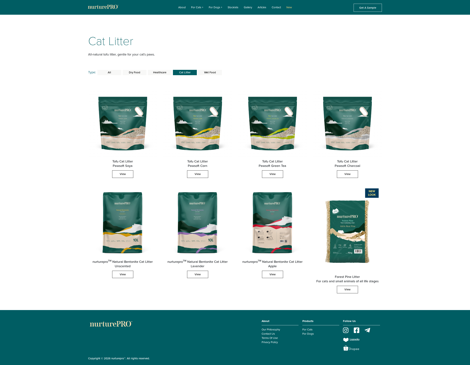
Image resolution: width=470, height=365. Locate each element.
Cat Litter (185, 72)
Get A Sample (367, 8)
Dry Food (134, 72)
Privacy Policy (270, 342)
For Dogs (308, 334)
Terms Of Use (270, 338)
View (123, 174)
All (109, 72)
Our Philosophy (271, 330)
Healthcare (159, 72)
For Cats (307, 330)
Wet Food (210, 72)
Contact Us (268, 334)
